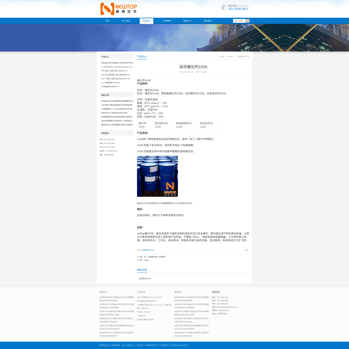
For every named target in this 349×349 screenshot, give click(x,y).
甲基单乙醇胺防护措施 (145, 320)
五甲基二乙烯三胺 (143, 312)
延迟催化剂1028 (148, 250)
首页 (108, 21)
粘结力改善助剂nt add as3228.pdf (149, 297)
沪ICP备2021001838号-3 (178, 345)
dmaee (146, 260)
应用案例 (167, 21)
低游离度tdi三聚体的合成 (146, 301)
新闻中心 (187, 21)
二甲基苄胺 (141, 316)
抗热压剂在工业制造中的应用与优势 (114, 113)
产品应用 (141, 292)
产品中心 (146, 21)
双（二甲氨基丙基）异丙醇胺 (154, 257)
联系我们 (208, 21)
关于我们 (126, 21)
